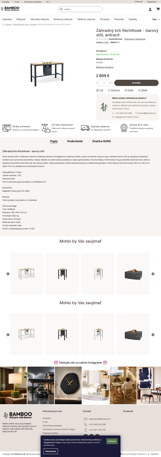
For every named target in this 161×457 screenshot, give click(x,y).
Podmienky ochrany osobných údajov (59, 429)
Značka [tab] (101, 141)
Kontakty (5, 2)
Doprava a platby (50, 433)
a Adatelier (152, 454)
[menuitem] (7, 19)
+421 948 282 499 (123, 113)
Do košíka (136, 83)
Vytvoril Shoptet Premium (133, 454)
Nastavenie (51, 451)
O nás (17, 2)
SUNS (106, 42)
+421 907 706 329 (97, 430)
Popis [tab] (54, 141)
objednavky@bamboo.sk (99, 419)
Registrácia (151, 2)
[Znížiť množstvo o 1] (98, 83)
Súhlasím (112, 441)
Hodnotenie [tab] (75, 141)
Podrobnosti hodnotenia (134, 39)
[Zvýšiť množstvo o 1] (110, 83)
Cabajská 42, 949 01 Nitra (126, 117)
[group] (26, 273)
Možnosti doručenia (104, 67)
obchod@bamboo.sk (147, 113)
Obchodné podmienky (32, 2)
